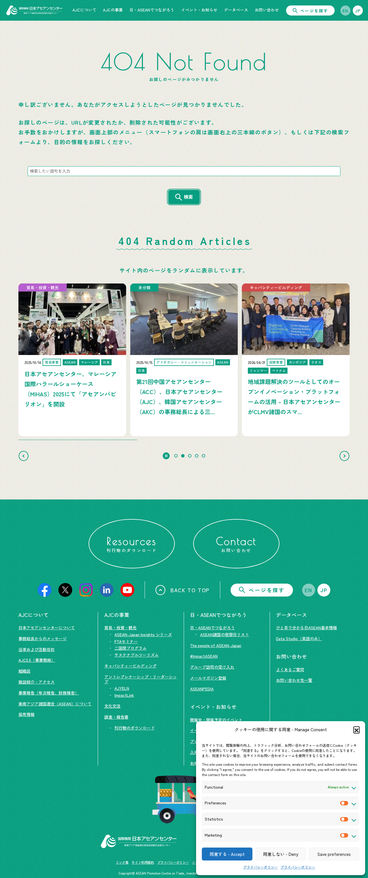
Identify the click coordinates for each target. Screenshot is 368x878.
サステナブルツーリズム (136, 655)
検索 (188, 196)
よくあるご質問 (290, 669)
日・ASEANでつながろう (212, 627)
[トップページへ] (34, 10)
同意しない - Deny (280, 854)
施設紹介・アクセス (36, 682)
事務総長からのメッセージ (42, 638)
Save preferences (334, 854)
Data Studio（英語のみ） (299, 638)
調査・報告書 (116, 717)
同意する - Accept (227, 854)
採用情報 (26, 714)
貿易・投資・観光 (120, 627)
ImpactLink (124, 695)
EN (345, 10)
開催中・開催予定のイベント (216, 720)
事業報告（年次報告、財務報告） (48, 693)
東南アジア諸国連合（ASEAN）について (54, 704)
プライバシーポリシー (260, 867)
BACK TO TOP (190, 590)
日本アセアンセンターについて (46, 627)
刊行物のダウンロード (134, 728)
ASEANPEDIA (202, 689)
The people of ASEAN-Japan (215, 645)
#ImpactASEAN (204, 656)
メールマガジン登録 (208, 678)
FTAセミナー (126, 641)
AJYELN (121, 688)
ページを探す (314, 10)
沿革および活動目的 (36, 649)
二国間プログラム (130, 648)
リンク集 (122, 862)
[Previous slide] (23, 455)
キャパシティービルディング (130, 666)
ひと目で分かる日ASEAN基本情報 (306, 627)
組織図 (24, 671)
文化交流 (112, 706)
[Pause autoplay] (166, 455)
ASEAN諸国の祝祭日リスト (224, 634)
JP (358, 10)
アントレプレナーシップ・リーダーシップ (140, 679)
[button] (356, 729)
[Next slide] (344, 455)
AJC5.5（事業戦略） (36, 660)
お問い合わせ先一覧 (294, 680)
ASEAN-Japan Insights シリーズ (143, 634)
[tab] (176, 456)
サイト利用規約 (143, 862)
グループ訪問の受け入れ (212, 667)
